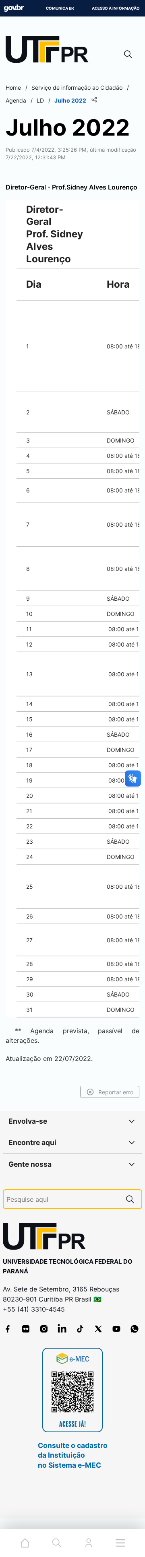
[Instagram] (44, 1329)
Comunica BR (60, 8)
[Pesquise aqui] (130, 1199)
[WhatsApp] (134, 1329)
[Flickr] (26, 1329)
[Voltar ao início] (47, 1238)
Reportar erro (115, 1092)
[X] (98, 1329)
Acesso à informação (116, 8)
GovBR (14, 8)
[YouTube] (116, 1329)
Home (13, 87)
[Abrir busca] (128, 54)
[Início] (50, 51)
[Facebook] (7, 1329)
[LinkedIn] (62, 1329)
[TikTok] (80, 1329)
